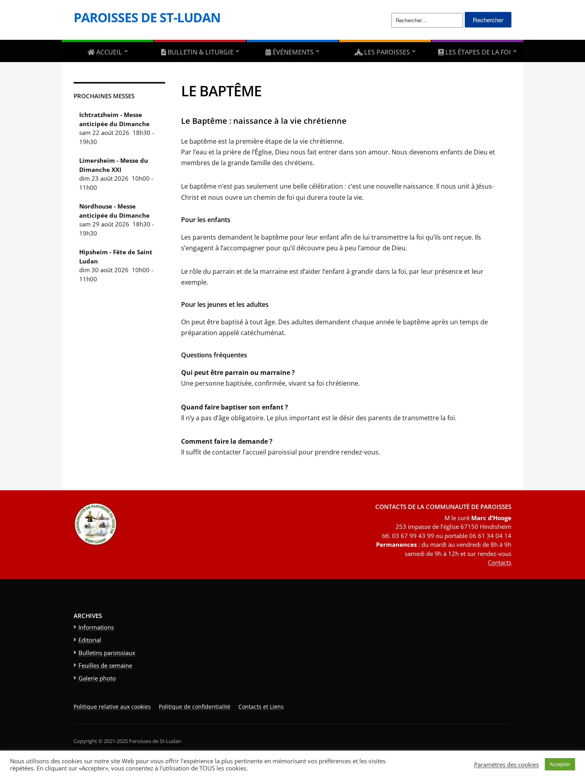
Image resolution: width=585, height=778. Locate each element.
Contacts (499, 562)
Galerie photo (97, 678)
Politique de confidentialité (194, 706)
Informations (96, 627)
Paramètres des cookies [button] (506, 764)
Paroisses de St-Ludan (147, 17)
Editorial (89, 640)
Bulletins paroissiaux (106, 653)
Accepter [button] (560, 764)
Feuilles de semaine (105, 665)
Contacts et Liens (261, 706)
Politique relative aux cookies (112, 706)
